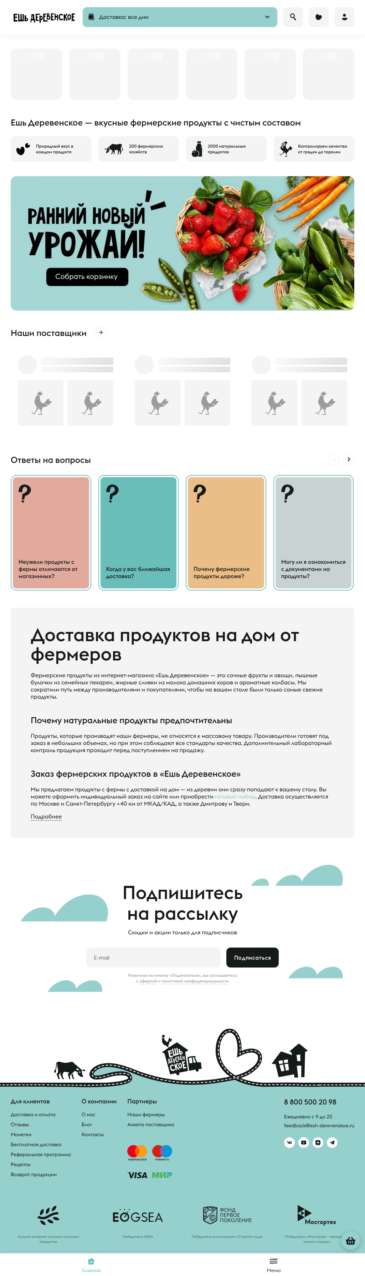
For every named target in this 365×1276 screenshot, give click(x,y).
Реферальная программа (41, 1154)
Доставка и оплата (33, 1114)
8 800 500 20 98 (310, 1102)
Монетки (21, 1134)
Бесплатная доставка (36, 1144)
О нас (89, 1114)
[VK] (289, 1142)
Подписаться (252, 957)
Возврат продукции (34, 1174)
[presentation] (334, 459)
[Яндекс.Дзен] (318, 1142)
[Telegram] (332, 1142)
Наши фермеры (146, 1114)
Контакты (93, 1134)
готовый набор (235, 796)
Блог (87, 1124)
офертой (148, 981)
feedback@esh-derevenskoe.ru (319, 1125)
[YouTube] (303, 1142)
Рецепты (21, 1164)
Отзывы (20, 1124)
